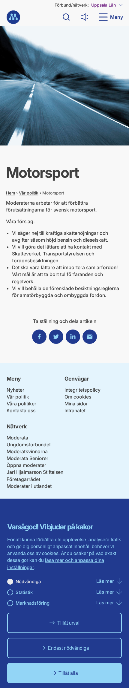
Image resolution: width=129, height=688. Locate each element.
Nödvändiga (28, 581)
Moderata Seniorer (27, 458)
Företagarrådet (23, 479)
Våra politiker (21, 404)
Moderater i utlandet (29, 486)
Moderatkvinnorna (27, 451)
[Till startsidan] (13, 17)
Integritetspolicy (82, 390)
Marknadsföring (33, 603)
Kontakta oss (21, 410)
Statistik (24, 592)
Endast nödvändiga (68, 647)
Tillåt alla (68, 672)
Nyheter (15, 390)
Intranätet (75, 410)
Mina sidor (76, 404)
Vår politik (28, 192)
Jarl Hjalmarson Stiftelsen (35, 472)
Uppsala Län (103, 4)
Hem (10, 192)
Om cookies (77, 397)
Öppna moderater (26, 465)
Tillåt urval (68, 622)
